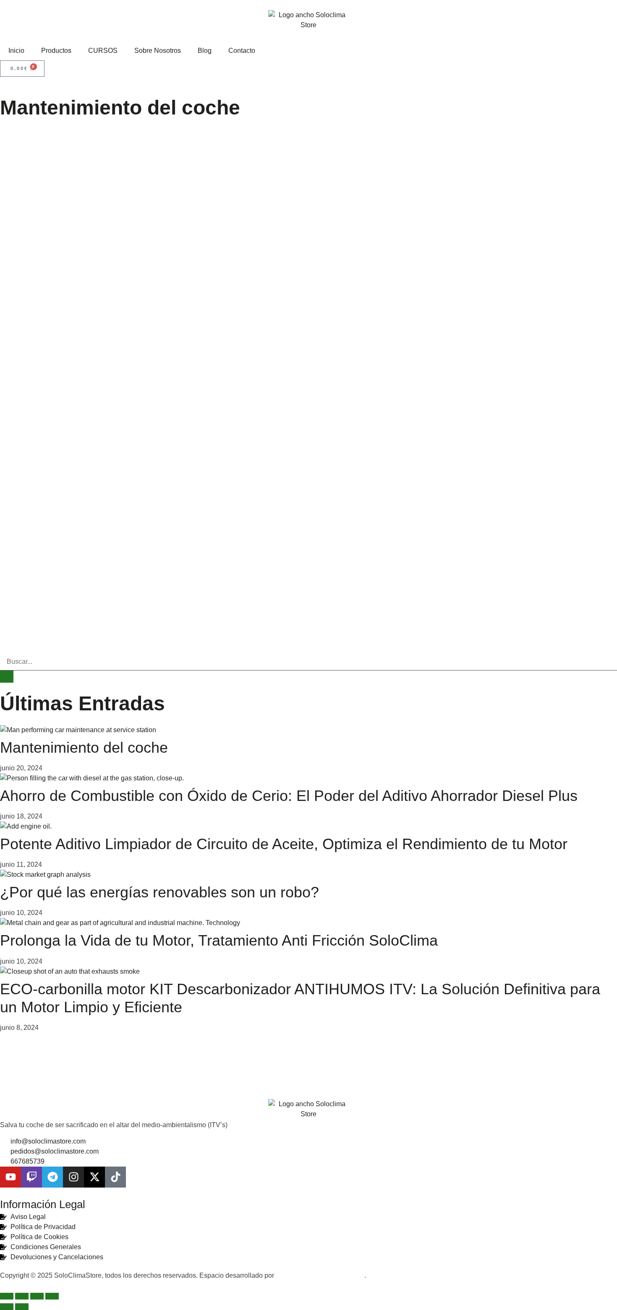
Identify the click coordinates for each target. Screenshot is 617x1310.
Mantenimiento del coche (84, 747)
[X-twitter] (94, 1177)
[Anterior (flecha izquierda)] (6, 1306)
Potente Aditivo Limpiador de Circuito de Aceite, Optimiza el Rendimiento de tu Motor (283, 844)
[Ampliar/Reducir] (6, 1296)
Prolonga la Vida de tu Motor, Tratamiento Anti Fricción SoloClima (219, 940)
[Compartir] (37, 1296)
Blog (205, 50)
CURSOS (103, 50)
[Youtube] (10, 1177)
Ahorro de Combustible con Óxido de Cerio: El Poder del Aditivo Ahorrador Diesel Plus (289, 795)
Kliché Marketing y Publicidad (320, 1275)
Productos (56, 50)
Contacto (241, 50)
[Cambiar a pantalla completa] (22, 1296)
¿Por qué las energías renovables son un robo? (159, 892)
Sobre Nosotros (157, 50)
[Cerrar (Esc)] (52, 1296)
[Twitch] (31, 1177)
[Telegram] (52, 1177)
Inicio (16, 50)
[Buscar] (6, 677)
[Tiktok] (115, 1177)
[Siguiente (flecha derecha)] (22, 1306)
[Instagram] (73, 1177)
